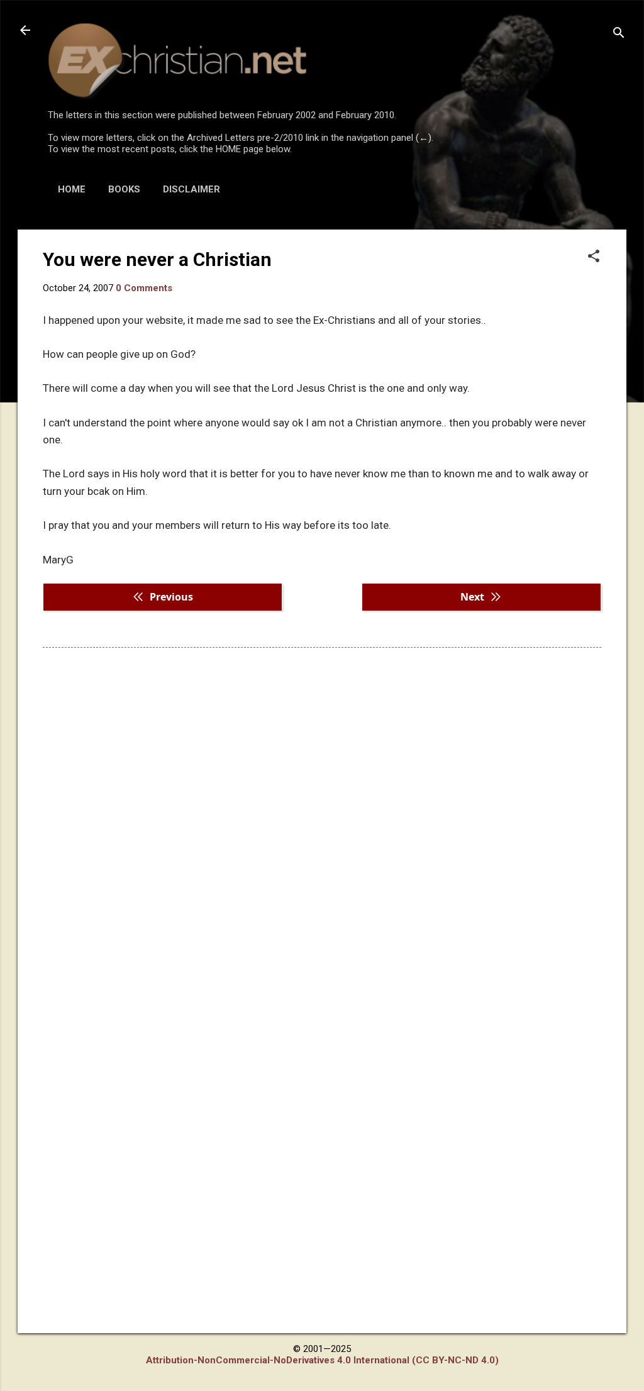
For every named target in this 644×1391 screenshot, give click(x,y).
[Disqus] (322, 817)
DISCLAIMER (191, 189)
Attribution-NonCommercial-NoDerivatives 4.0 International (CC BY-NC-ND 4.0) (322, 1360)
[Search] (618, 34)
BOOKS (124, 189)
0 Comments (144, 288)
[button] (593, 257)
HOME (72, 189)
